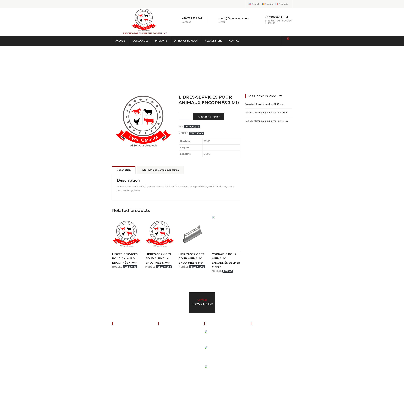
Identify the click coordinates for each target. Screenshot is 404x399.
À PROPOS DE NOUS (186, 40)
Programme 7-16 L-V (256, 302)
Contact (235, 40)
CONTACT (118, 367)
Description (124, 170)
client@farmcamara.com (269, 359)
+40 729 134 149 (192, 18)
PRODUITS (161, 40)
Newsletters (213, 40)
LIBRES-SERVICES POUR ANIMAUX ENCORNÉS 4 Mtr (125, 258)
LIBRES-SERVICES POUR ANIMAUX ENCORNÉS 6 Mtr (191, 258)
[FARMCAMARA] (143, 19)
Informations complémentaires (160, 170)
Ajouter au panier (209, 116)
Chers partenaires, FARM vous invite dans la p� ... (232, 338)
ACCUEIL (120, 40)
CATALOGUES (140, 40)
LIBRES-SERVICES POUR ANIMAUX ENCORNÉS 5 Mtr (158, 258)
